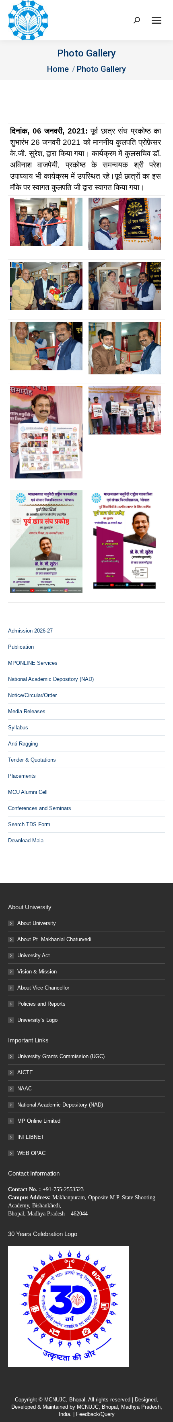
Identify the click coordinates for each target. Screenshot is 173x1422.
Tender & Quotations (32, 760)
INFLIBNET (30, 1137)
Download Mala (25, 840)
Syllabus (18, 728)
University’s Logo (37, 1020)
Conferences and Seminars (39, 808)
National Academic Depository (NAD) (51, 679)
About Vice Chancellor (43, 988)
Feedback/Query (95, 1414)
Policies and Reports (41, 1004)
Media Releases (26, 711)
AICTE (25, 1072)
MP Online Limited (38, 1121)
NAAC (24, 1089)
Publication (21, 647)
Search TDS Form (29, 824)
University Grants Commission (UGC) (61, 1056)
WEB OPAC (31, 1153)
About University (36, 923)
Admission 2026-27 (30, 631)
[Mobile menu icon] (156, 20)
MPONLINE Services (33, 663)
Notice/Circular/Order (32, 695)
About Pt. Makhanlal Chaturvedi (54, 939)
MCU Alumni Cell (27, 792)
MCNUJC (88, 1407)
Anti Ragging (23, 744)
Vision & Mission (37, 972)
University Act (33, 955)
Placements (22, 776)
